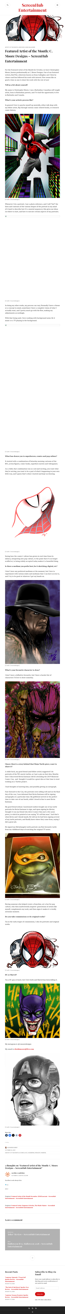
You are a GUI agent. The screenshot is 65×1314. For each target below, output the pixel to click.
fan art (38, 1152)
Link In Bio (22, 47)
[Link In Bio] (29, 1308)
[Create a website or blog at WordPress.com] (32, 1312)
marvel (44, 1152)
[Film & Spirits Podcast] (32, 1308)
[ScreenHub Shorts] (36, 1308)
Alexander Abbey (12, 1147)
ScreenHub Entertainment (32, 7)
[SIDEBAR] (32, 1257)
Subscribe (40, 1294)
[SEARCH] (7, 5)
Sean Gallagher (30, 47)
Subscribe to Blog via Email (45, 1273)
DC (27, 1152)
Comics (22, 1152)
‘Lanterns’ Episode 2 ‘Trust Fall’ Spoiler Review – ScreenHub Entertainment (15, 1279)
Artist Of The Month (11, 47)
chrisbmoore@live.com (24, 1049)
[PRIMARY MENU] (57, 5)
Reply (6, 1189)
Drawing (31, 1152)
